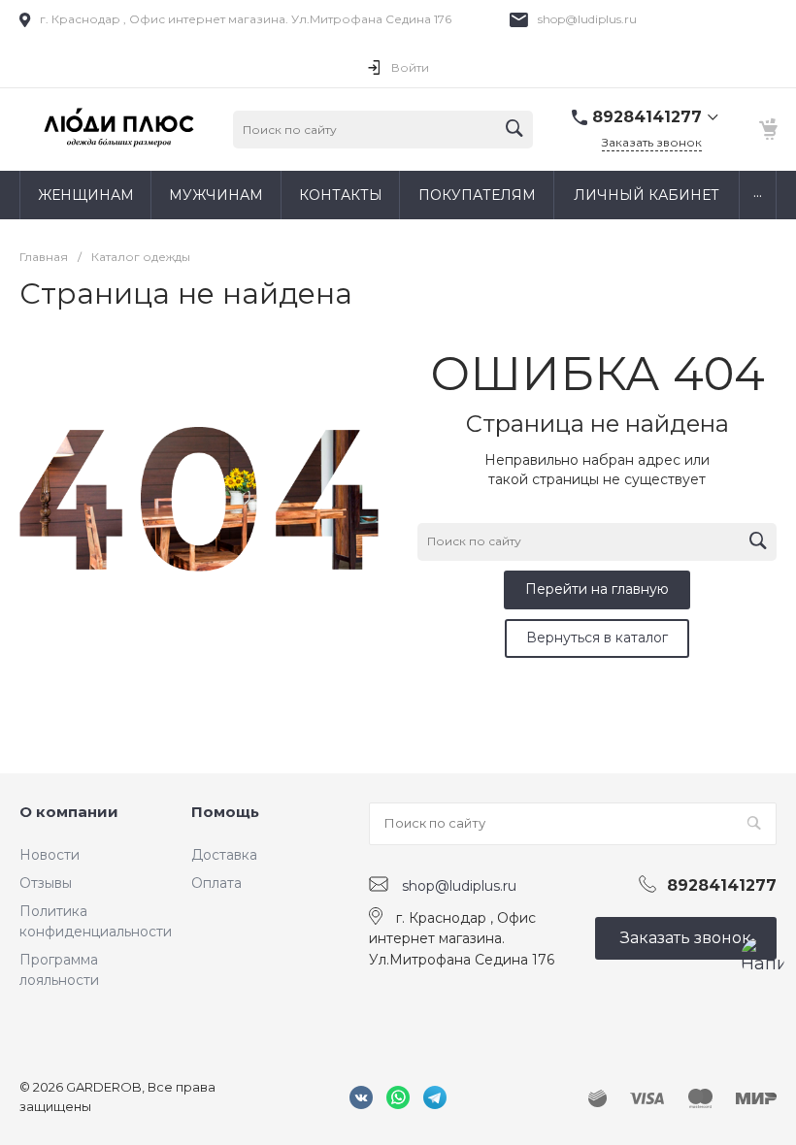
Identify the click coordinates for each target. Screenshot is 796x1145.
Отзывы (45, 883)
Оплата (216, 883)
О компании (68, 811)
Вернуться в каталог (597, 637)
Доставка (224, 855)
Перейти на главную (597, 589)
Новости (49, 855)
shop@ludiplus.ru (587, 19)
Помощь (225, 811)
